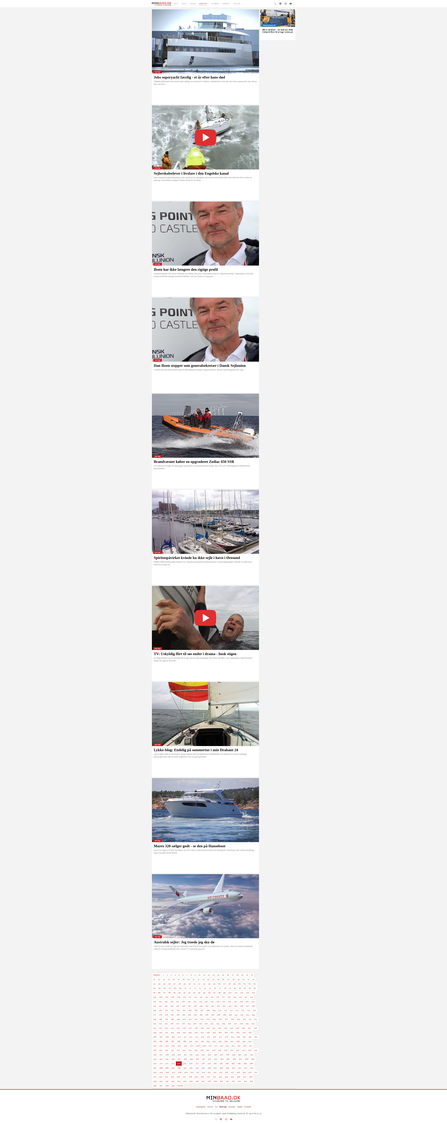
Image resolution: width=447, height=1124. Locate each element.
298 (237, 1041)
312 (221, 1046)
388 (161, 1068)
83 (250, 988)
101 (235, 993)
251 (166, 1032)
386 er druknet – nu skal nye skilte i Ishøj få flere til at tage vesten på (277, 31)
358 (185, 1059)
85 (154, 993)
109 (178, 997)
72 (195, 988)
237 (190, 1028)
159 (154, 1010)
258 (208, 1032)
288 (178, 1041)
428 (190, 1077)
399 (227, 1068)
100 (230, 993)
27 (179, 979)
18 (237, 975)
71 (190, 988)
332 (237, 1050)
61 (245, 984)
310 (210, 1046)
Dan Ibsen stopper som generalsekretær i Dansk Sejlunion (200, 365)
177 (154, 1015)
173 (237, 1010)
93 (194, 993)
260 (220, 1032)
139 (247, 1001)
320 (166, 1050)
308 (198, 1046)
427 (184, 1077)
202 (196, 1019)
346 (215, 1055)
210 (244, 1019)
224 (217, 1024)
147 (189, 1006)
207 (226, 1019)
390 (173, 1068)
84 (255, 988)
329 (219, 1050)
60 (239, 984)
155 (235, 1006)
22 (154, 979)
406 (167, 1072)
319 (160, 1050)
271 (185, 1037)
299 (243, 1041)
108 (172, 997)
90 (179, 993)
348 (227, 1055)
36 (223, 979)
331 (231, 1050)
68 (175, 988)
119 (234, 997)
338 (167, 1055)
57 (224, 984)
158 (253, 1006)
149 (201, 1006)
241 (214, 1028)
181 (178, 1015)
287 (172, 1041)
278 (226, 1037)
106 (160, 997)
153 (224, 1006)
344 (203, 1055)
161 (166, 1010)
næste (180, 1086)
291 (196, 1041)
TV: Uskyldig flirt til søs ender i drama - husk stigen (195, 654)
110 (184, 997)
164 (184, 1010)
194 (253, 1015)
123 (154, 1001)
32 (203, 979)
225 (223, 1024)
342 (191, 1055)
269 (173, 1037)
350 (239, 1055)
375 (184, 1063)
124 (160, 1001)
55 (214, 984)
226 (229, 1024)
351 (245, 1055)
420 (250, 1072)
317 (250, 1046)
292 (202, 1041)
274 (202, 1037)
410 (191, 1072)
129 (189, 1001)
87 (164, 993)
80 (235, 988)
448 (209, 1081)
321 (172, 1050)
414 (214, 1072)
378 (203, 1063)
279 (232, 1037)
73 (200, 988)
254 (184, 1032)
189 (224, 1015)
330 (225, 1050)
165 (190, 1010)
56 (219, 984)
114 (206, 997)
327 (207, 1050)
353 (154, 1059)
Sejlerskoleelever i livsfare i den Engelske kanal (191, 173)
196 (160, 1019)
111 (190, 997)
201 (190, 1019)
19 (242, 975)
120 (240, 997)
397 (215, 1068)
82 (245, 988)
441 (167, 1081)
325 (195, 1050)
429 (196, 1077)
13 (213, 975)
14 (218, 975)
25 (169, 979)
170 (219, 1010)
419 (244, 1072)
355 (167, 1059)
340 (179, 1055)
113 (201, 997)
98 (219, 993)
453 (239, 1081)
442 (172, 1081)
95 (204, 993)
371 (160, 1063)
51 (194, 984)
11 (204, 975)
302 (160, 1046)
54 (209, 984)
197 (166, 1019)
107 (166, 997)
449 (215, 1081)
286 (166, 1041)
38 (233, 979)
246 (243, 1028)
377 (197, 1063)
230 (253, 1024)
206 (220, 1019)
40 (243, 979)
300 (250, 1041)
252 (172, 1032)
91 (184, 993)
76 (215, 988)
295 (220, 1041)
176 (254, 1010)
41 (248, 979)
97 (214, 993)
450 (221, 1081)
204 (208, 1019)
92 (189, 993)
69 (180, 988)
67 (170, 988)
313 (227, 1046)
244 (231, 1028)
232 (160, 1028)
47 (174, 984)
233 (166, 1028)
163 (178, 1010)
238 (196, 1028)
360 (197, 1059)
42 (253, 979)
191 (236, 1015)
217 (177, 1024)
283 (255, 1037)
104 (253, 993)
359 (191, 1059)
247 (249, 1028)
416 (226, 1072)
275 (208, 1037)
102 (241, 993)
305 (179, 1046)
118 (229, 997)
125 (166, 1001)
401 (239, 1068)
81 (240, 988)
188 (218, 1015)
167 (202, 1010)
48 (179, 984)
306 (185, 1046)
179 (166, 1015)
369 (252, 1059)
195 (154, 1019)
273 (196, 1037)
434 (226, 1077)
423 (160, 1077)
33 (208, 979)
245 (237, 1028)
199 (178, 1019)
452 (233, 1081)
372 (166, 1063)
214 (160, 1024)
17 (233, 975)
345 (209, 1055)
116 (217, 997)
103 (247, 993)
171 (225, 1010)
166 (196, 1010)
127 (177, 1001)
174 (242, 1010)
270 (179, 1037)
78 (225, 988)
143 (166, 1006)
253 (178, 1032)
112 (195, 997)
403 (251, 1068)
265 (250, 1032)
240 (208, 1028)
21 (252, 975)
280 (238, 1037)
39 (238, 979)
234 (172, 1028)
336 (155, 1055)
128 (183, 1001)
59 (234, 984)
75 (210, 988)
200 (184, 1019)
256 (196, 1032)
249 (154, 1032)
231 (154, 1028)
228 (241, 1024)
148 (195, 1006)
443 (178, 1081)
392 (184, 1068)
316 (244, 1046)
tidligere (156, 975)
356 (173, 1059)
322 (178, 1050)
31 (198, 979)
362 (209, 1059)
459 (173, 1086)
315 (238, 1046)
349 (233, 1055)
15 (223, 975)
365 (228, 1059)
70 (185, 988)
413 (209, 1072)
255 (190, 1032)
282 (250, 1037)
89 (174, 993)
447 (203, 1081)
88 (169, 993)
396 (209, 1068)
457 (161, 1086)
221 (200, 1024)
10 (199, 975)
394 (197, 1068)
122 (251, 997)
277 (220, 1037)
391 (179, 1068)
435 (232, 1077)
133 (212, 1001)
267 (161, 1037)
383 (233, 1063)
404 (155, 1072)
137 (235, 1001)
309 (204, 1046)
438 (250, 1077)
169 (213, 1010)
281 (244, 1037)
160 (160, 1010)
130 (194, 1001)
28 (184, 979)
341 (185, 1055)
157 (247, 1006)
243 (225, 1028)
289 (184, 1041)
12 (209, 975)
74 (205, 988)
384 (239, 1063)
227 (235, 1024)
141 (154, 1006)
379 (209, 1063)
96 (209, 993)
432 (214, 1077)
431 (208, 1077)
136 (229, 1001)
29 (189, 979)
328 (213, 1050)
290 (190, 1041)
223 (212, 1024)
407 (173, 1072)
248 (255, 1028)
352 (251, 1055)
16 (228, 975)
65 (159, 988)
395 (203, 1068)
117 (223, 997)
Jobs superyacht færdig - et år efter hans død (189, 77)
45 (164, 984)
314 (233, 1046)
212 (255, 1019)
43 (154, 984)
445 (191, 1081)
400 (233, 1068)
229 (247, 1024)
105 (154, 997)
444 (184, 1081)
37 (228, 979)
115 (212, 997)
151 (212, 1006)
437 (244, 1077)
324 (189, 1050)
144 (171, 1006)
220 (194, 1024)
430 (202, 1077)
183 (189, 1015)
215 (166, 1024)
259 (214, 1032)
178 (160, 1015)
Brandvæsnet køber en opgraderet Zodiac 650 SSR (194, 462)
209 (238, 1019)
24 (164, 979)
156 (241, 1006)
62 (250, 984)
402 (245, 1068)
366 (234, 1059)
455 (251, 1081)
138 (241, 1001)
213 (154, 1024)
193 (247, 1015)
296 (226, 1041)
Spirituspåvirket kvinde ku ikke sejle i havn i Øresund (197, 558)
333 (243, 1050)
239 (202, 1028)
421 (256, 1072)
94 (199, 993)
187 (212, 1015)
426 (178, 1077)
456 (155, 1086)
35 (218, 979)
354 (161, 1059)
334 (249, 1050)
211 (250, 1019)
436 (238, 1077)
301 (154, 1046)
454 (245, 1081)
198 (172, 1019)
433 (220, 1077)
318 (154, 1050)
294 (214, 1041)
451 (227, 1081)
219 (189, 1024)
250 (160, 1032)
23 (159, 979)
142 (160, 1006)
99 (224, 993)
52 (199, 984)
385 (245, 1063)
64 (154, 988)
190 (230, 1015)
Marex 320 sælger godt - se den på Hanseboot (189, 846)
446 (197, 1081)
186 (206, 1015)
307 (191, 1046)
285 (160, 1041)
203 (202, 1019)
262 (232, 1032)
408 (179, 1072)
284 (154, 1041)
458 (167, 1086)
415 (220, 1072)
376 (191, 1063)
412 (203, 1072)
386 (251, 1063)
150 (206, 1006)
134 (217, 1001)
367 (240, 1059)
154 (230, 1006)
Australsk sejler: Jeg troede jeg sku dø (184, 942)
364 (222, 1059)
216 (171, 1024)
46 (169, 984)
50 (189, 984)
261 (226, 1032)
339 (173, 1055)
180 (172, 1015)
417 (232, 1072)
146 (183, 1006)
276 (214, 1037)
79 (230, 988)
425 (172, 1077)
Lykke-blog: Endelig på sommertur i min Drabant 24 (196, 750)
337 (161, 1055)
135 (223, 1001)
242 (219, 1028)
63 (255, 984)
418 (238, 1072)
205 (214, 1019)
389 (167, 1068)
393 (191, 1068)
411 (197, 1072)
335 (255, 1050)
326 (201, 1050)
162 (172, 1010)
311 (216, 1046)
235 (178, 1028)
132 (206, 1001)
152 (218, 1006)
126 (171, 1001)
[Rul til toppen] (443, 1120)
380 (215, 1063)
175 (248, 1010)
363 (215, 1059)
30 (193, 979)
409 (186, 1072)
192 (241, 1015)
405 (161, 1072)
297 (232, 1041)
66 (165, 988)
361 (203, 1059)
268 (167, 1037)
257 (202, 1032)
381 (221, 1063)
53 (204, 984)
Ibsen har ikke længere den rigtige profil (186, 269)
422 (154, 1077)
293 (208, 1041)
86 (159, 993)
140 (252, 1001)
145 (177, 1006)
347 (221, 1055)
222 (206, 1024)
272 (190, 1037)
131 (200, 1001)
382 (227, 1063)
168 (208, 1010)
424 (166, 1077)
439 (154, 1081)
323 (184, 1050)
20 (247, 975)
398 (221, 1068)
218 (183, 1024)
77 (220, 988)
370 (155, 1063)
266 (155, 1037)
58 (229, 984)
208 (232, 1019)
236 (184, 1028)
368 (246, 1059)
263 (238, 1032)
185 (201, 1015)
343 (197, 1055)
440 (161, 1081)
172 (231, 1010)
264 (244, 1032)
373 (172, 1063)
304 (173, 1046)
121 (246, 997)
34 (213, 979)
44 (159, 984)
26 (174, 979)
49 (184, 984)
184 (195, 1015)
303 (167, 1046)
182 (183, 1015)
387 (154, 1068)
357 (179, 1059)
